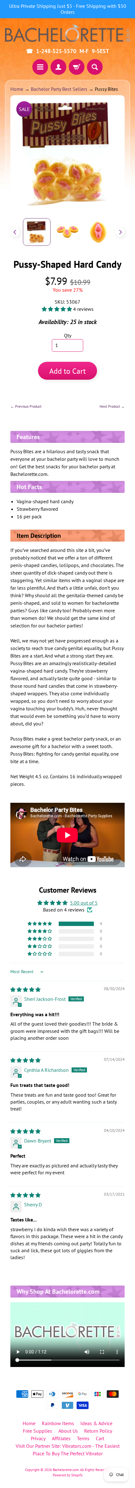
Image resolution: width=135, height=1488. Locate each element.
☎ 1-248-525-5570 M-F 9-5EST (67, 51)
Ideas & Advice (96, 1423)
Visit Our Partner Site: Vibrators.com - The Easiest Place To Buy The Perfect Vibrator (68, 1450)
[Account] (58, 67)
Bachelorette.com (66, 1470)
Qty (67, 335)
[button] (57, 309)
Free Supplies (37, 1431)
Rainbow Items (58, 1423)
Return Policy (98, 1431)
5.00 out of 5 (84, 903)
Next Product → (112, 406)
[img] (25, 989)
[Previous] (15, 232)
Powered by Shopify (68, 1475)
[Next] (120, 232)
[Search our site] (95, 67)
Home (16, 89)
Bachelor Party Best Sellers (59, 89)
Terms (83, 1438)
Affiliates (61, 1438)
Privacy (38, 1438)
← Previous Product (25, 406)
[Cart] (76, 67)
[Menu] (40, 67)
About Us (68, 1431)
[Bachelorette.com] (67, 32)
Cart (100, 1438)
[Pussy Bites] (37, 232)
